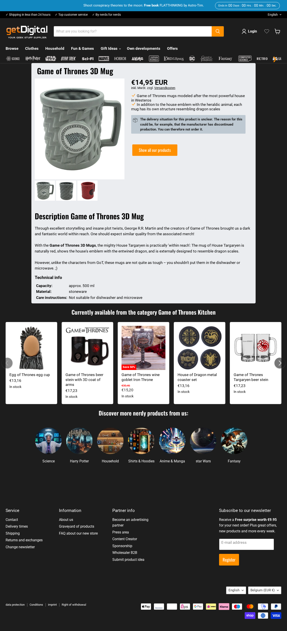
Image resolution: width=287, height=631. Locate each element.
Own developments (143, 48)
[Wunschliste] (267, 31)
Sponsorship (122, 546)
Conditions (36, 604)
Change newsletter (20, 547)
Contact (12, 520)
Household (54, 48)
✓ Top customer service (71, 14)
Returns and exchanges (24, 540)
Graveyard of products (76, 526)
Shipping (13, 533)
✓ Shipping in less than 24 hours (28, 14)
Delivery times (17, 526)
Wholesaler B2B (124, 552)
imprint (52, 604)
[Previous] (7, 363)
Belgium (262, 590)
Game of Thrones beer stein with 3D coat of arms (84, 379)
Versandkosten (164, 88)
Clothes (32, 48)
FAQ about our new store (78, 533)
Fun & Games (82, 48)
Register (229, 559)
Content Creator (124, 539)
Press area (120, 532)
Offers (172, 48)
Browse (12, 48)
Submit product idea (128, 559)
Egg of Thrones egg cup (29, 374)
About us (66, 520)
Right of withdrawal (74, 604)
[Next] (279, 363)
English (273, 14)
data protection (15, 604)
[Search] (218, 31)
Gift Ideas (109, 48)
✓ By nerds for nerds (106, 14)
